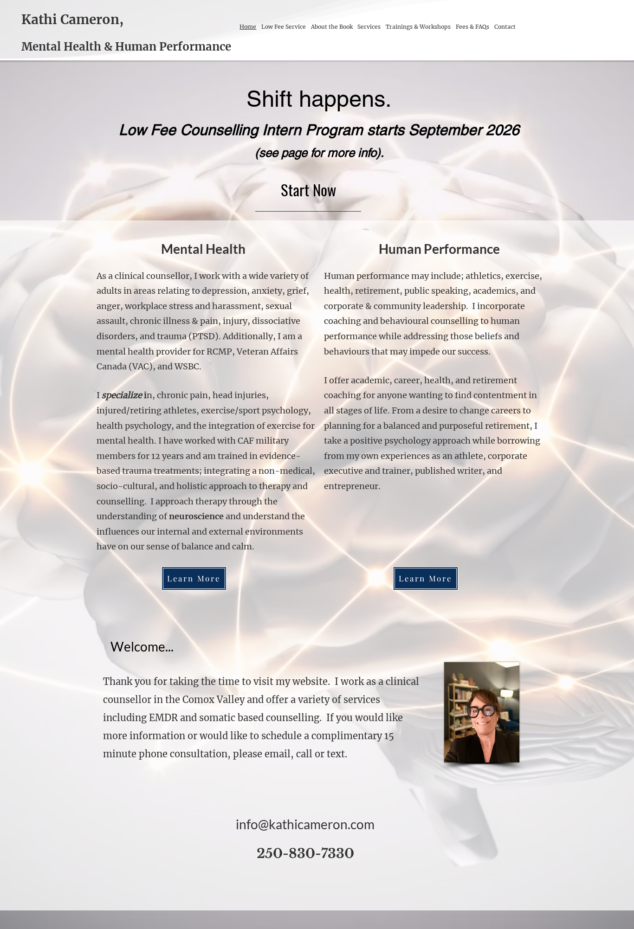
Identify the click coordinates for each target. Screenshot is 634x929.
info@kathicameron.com (305, 824)
